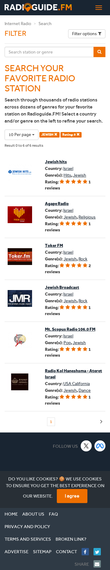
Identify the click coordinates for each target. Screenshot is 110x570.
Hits (67, 175)
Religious (87, 217)
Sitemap (42, 551)
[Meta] (100, 445)
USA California (76, 383)
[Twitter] (99, 551)
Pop (67, 342)
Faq (53, 514)
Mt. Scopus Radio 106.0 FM (70, 329)
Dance (85, 390)
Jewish (79, 175)
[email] (99, 564)
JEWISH (47, 135)
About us (33, 514)
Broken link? (71, 539)
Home (11, 514)
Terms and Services (28, 539)
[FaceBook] (88, 551)
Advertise (16, 551)
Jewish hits (56, 161)
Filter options (84, 33)
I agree (72, 496)
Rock (83, 259)
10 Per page (20, 134)
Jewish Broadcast (62, 287)
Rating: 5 (69, 135)
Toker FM (54, 245)
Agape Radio (57, 203)
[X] (86, 445)
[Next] (101, 421)
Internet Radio (18, 23)
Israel (68, 168)
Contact (66, 551)
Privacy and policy (27, 526)
